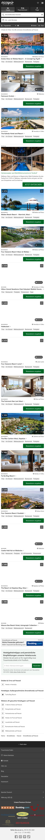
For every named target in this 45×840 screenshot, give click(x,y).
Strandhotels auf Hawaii (30, 736)
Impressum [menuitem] (4, 782)
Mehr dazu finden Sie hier (18, 672)
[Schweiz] (37, 815)
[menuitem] (22, 755)
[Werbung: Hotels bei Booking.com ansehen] (35, 643)
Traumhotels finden (7, 750)
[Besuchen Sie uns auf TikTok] (28, 836)
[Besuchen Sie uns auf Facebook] (16, 836)
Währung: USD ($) (6, 797)
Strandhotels (11, 736)
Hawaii (19, 736)
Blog (2, 771)
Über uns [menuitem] (4, 766)
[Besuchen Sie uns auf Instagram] (20, 836)
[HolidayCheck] (8, 815)
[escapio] (7, 3)
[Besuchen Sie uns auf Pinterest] (24, 836)
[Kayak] (8, 807)
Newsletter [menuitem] (4, 776)
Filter (42, 25)
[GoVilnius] (22, 823)
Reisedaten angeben (33, 66)
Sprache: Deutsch (6, 792)
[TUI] (37, 807)
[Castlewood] (8, 823)
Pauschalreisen (22, 10)
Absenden (37, 666)
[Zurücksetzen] (42, 14)
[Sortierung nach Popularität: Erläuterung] (18, 25)
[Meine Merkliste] (38, 3)
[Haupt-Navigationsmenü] (42, 3)
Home (3, 736)
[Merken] (41, 35)
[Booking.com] (22, 807)
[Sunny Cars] (22, 815)
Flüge (37, 10)
